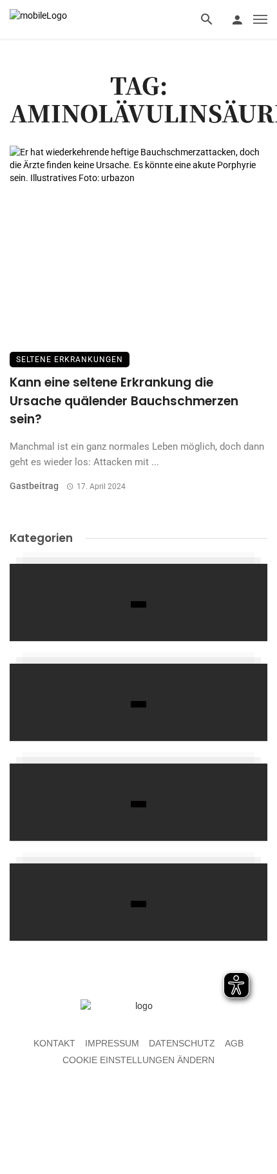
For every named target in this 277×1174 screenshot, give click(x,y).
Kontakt (54, 1043)
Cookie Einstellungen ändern (138, 1060)
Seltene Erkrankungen (69, 359)
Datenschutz (182, 1043)
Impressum (112, 1043)
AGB (234, 1043)
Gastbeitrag (34, 486)
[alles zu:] (138, 602)
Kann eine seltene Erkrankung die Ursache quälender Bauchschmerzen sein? (124, 401)
